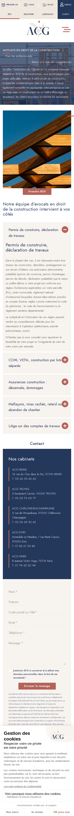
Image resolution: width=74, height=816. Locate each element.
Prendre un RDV (12, 9)
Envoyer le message (37, 686)
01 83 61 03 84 (25, 546)
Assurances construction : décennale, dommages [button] (28, 384)
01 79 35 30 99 (25, 565)
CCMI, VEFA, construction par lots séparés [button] (35, 362)
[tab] (37, 233)
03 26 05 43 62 (25, 479)
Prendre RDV (37, 191)
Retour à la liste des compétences (51, 62)
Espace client (66, 9)
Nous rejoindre (29, 9)
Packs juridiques (48, 9)
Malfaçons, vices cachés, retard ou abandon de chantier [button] (35, 407)
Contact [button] (37, 443)
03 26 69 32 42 (25, 522)
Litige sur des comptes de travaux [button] (34, 426)
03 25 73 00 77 (25, 498)
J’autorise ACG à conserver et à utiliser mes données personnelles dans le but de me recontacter (36, 674)
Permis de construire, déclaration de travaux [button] (33, 232)
